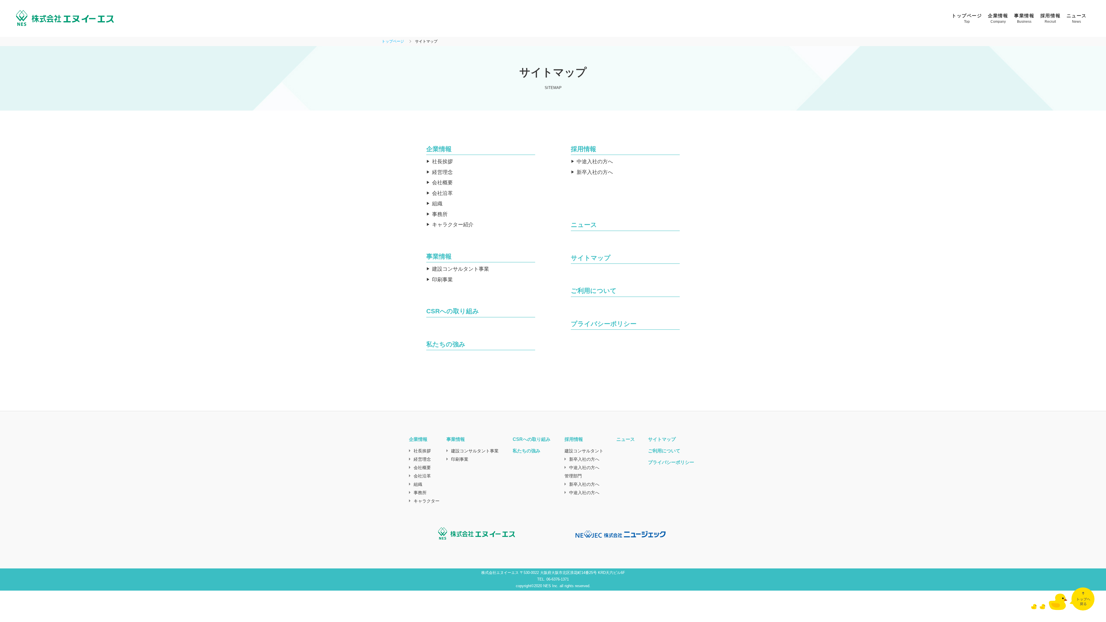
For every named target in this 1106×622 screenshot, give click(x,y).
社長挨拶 (442, 161)
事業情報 (439, 256)
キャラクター (427, 501)
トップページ (393, 41)
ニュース (584, 224)
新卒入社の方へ (595, 172)
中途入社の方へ (595, 161)
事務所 (440, 214)
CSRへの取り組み (452, 311)
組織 (437, 203)
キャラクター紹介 (453, 224)
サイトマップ (591, 257)
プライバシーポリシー (604, 323)
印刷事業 (442, 279)
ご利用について (594, 290)
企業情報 (439, 149)
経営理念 (442, 172)
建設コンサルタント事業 (460, 269)
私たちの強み (445, 344)
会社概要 (442, 182)
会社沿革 (442, 193)
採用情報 (583, 149)
